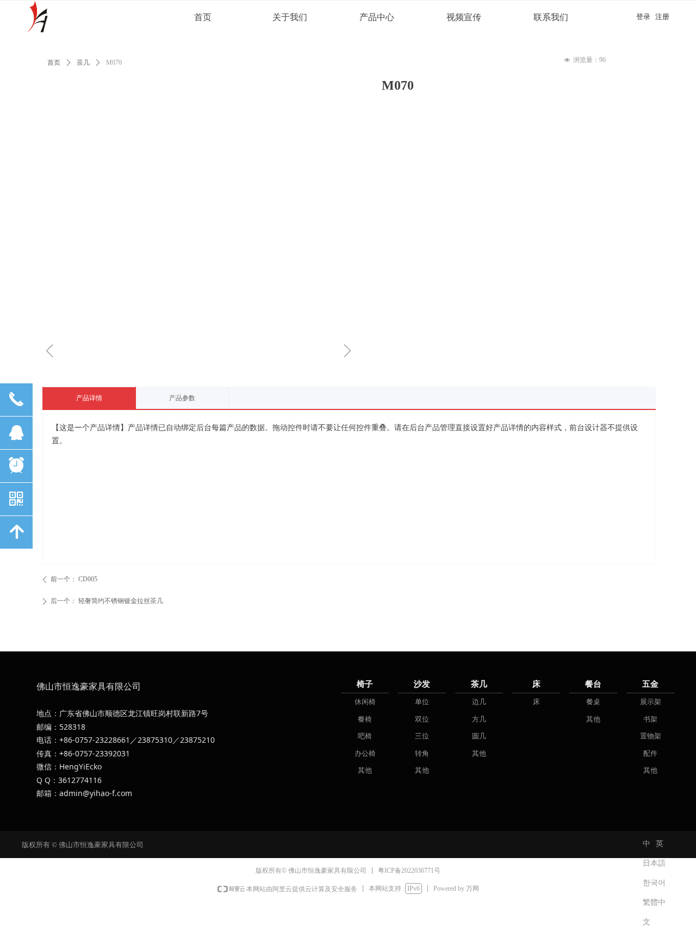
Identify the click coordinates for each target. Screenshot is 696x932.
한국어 (654, 883)
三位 (422, 736)
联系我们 (550, 17)
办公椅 (365, 753)
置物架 (650, 736)
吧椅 (365, 736)
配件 (650, 753)
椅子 (365, 684)
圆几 (479, 736)
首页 (203, 17)
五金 (650, 684)
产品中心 (376, 17)
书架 (650, 719)
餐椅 (365, 719)
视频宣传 (463, 17)
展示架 (650, 702)
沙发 (422, 684)
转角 (422, 753)
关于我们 (289, 17)
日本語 (654, 863)
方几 (479, 719)
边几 (479, 702)
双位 (422, 719)
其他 (365, 770)
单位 (422, 702)
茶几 (479, 684)
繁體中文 (654, 905)
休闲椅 (365, 702)
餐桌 (593, 702)
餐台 (593, 684)
